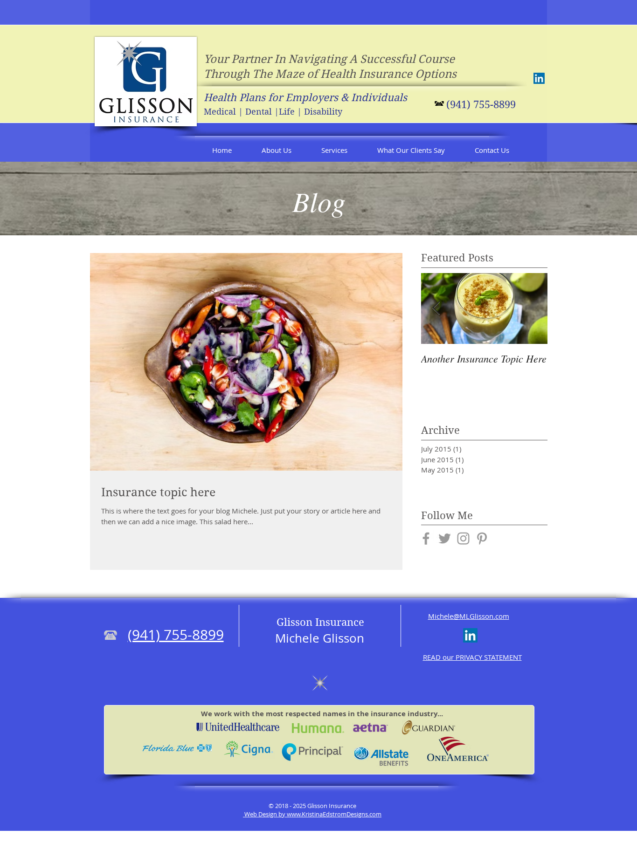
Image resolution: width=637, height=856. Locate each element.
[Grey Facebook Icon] (426, 538)
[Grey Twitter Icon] (444, 538)
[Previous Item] (436, 308)
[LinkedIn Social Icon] (539, 78)
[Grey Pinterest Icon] (482, 538)
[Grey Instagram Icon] (463, 538)
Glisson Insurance (320, 622)
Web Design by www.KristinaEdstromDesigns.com (312, 814)
